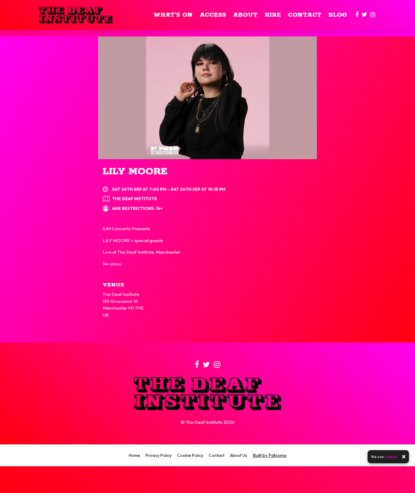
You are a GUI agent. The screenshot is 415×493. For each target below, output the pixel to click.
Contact (304, 15)
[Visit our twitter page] (364, 15)
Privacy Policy (159, 455)
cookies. (391, 456)
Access (213, 15)
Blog (337, 15)
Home (134, 455)
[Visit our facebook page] (357, 15)
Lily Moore (135, 172)
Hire (273, 15)
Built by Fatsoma (269, 455)
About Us (238, 455)
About (245, 15)
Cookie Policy (190, 455)
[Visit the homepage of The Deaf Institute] (76, 15)
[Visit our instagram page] (372, 15)
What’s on (173, 15)
